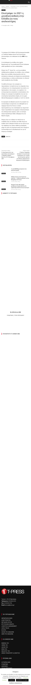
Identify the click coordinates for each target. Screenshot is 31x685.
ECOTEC (4, 630)
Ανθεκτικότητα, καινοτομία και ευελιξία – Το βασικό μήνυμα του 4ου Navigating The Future (20, 178)
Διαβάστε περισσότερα (15, 683)
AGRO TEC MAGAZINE (7, 634)
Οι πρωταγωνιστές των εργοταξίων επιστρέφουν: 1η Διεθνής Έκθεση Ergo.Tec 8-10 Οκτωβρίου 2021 (8, 155)
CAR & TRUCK (5, 628)
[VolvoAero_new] (15, 521)
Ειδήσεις (7, 6)
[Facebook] (7, 29)
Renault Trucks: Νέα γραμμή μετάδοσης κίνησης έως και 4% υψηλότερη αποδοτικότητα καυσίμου (20, 186)
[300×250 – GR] (15, 456)
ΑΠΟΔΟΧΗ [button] (11, 680)
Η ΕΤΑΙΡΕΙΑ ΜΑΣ (6, 662)
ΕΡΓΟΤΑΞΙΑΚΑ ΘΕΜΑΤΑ (8, 624)
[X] (11, 29)
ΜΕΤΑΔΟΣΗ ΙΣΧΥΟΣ (7, 622)
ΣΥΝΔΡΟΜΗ (10, 315)
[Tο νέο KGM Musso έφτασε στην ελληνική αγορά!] (6, 171)
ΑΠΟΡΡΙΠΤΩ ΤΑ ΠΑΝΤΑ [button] (22, 680)
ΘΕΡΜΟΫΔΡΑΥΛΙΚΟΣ (7, 618)
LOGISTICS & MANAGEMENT (9, 626)
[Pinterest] (14, 29)
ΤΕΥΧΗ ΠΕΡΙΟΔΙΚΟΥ (19, 315)
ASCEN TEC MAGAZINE (8, 632)
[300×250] (15, 477)
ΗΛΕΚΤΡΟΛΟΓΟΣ (6, 620)
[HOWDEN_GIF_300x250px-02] (15, 543)
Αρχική (3, 6)
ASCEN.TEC (8, 136)
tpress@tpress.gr (9, 605)
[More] (21, 29)
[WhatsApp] (18, 29)
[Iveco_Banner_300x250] (13, 499)
